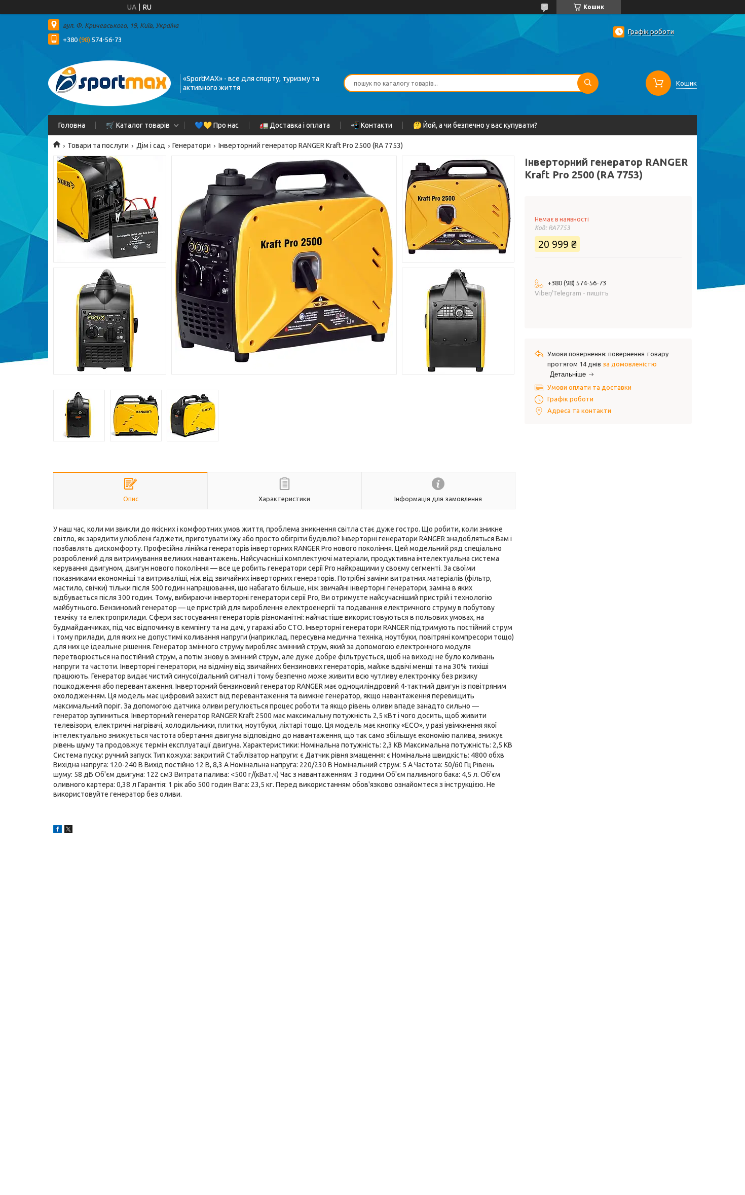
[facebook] (57, 831)
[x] (68, 831)
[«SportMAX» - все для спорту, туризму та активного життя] (109, 82)
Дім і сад (150, 145)
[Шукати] (588, 83)
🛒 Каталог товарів (138, 125)
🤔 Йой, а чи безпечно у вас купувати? (475, 125)
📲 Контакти (371, 125)
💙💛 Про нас (217, 125)
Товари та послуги (98, 145)
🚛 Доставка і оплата (294, 125)
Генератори (191, 145)
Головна (71, 125)
